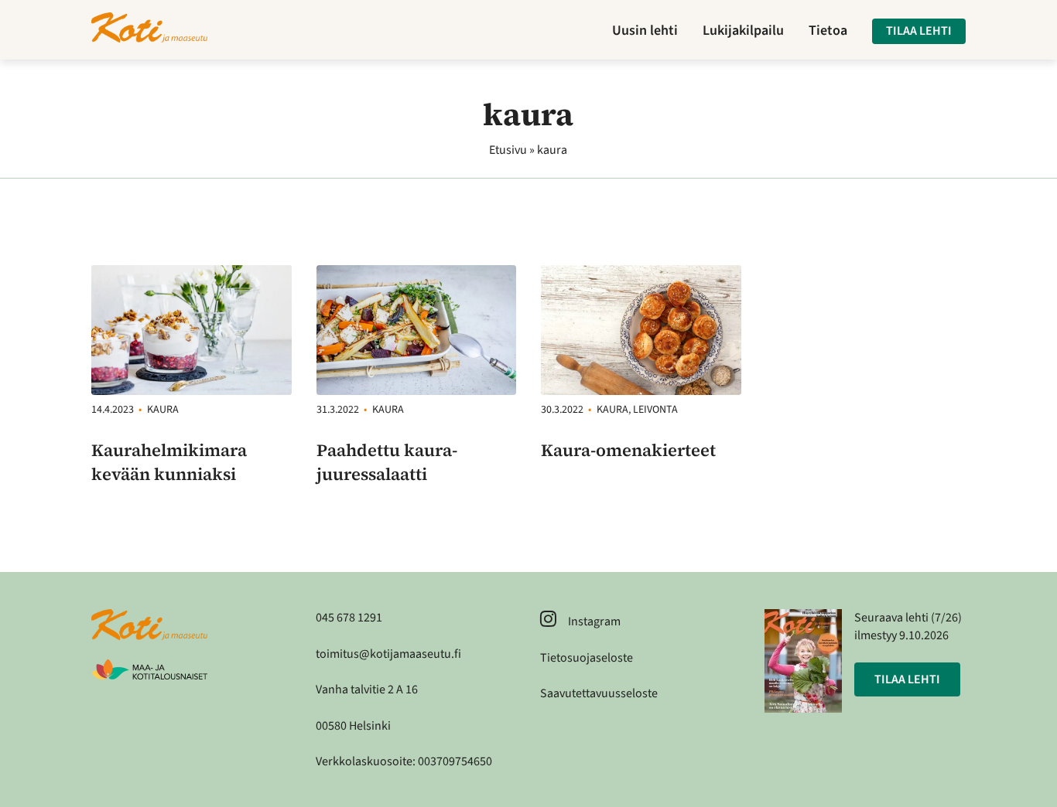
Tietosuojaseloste (586, 657)
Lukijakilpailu (743, 31)
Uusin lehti (645, 31)
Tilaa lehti (919, 30)
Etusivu (508, 149)
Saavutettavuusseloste (599, 693)
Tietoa (828, 31)
